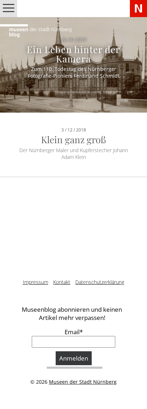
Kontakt (61, 282)
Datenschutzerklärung (99, 282)
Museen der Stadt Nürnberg (83, 381)
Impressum (35, 282)
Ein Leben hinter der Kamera (73, 54)
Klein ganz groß (73, 139)
